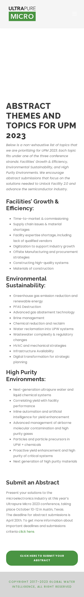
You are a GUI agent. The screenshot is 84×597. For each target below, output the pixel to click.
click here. (27, 531)
